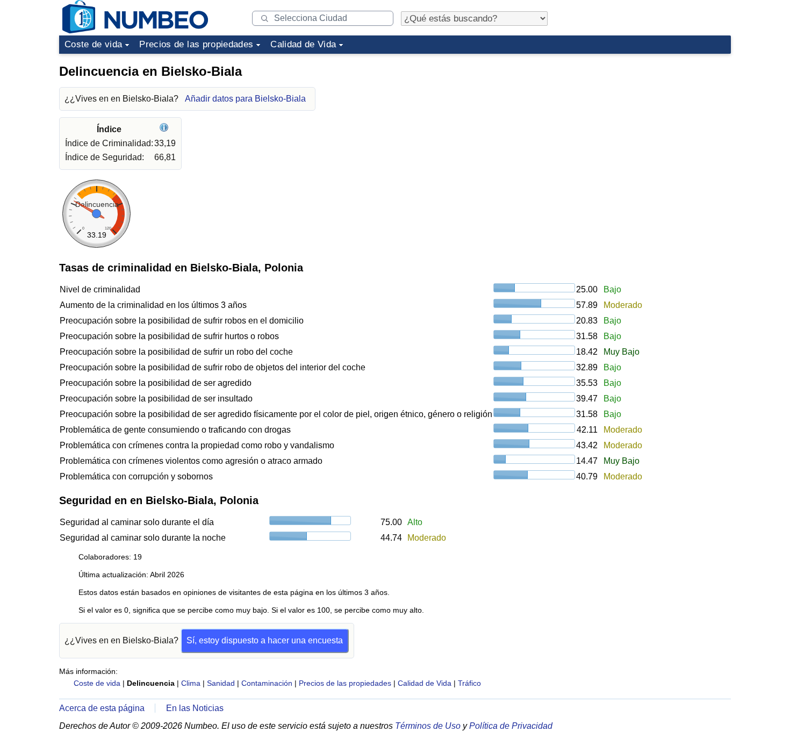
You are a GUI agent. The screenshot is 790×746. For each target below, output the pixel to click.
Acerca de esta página (102, 708)
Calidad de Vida (303, 44)
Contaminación (266, 683)
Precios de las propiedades (196, 44)
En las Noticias (195, 708)
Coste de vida (93, 44)
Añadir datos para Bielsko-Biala (245, 98)
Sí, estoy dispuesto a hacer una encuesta (264, 640)
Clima (190, 683)
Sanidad (221, 683)
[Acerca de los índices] (165, 129)
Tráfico (469, 683)
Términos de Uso (428, 725)
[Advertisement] (650, 126)
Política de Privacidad (510, 725)
